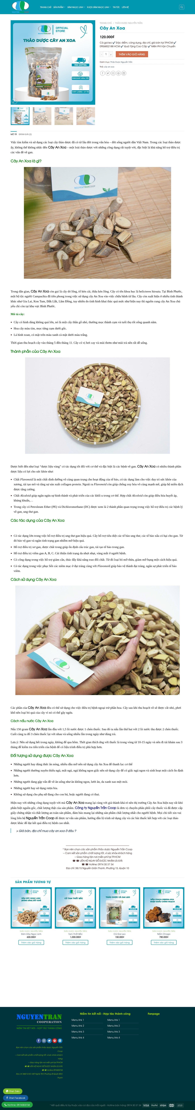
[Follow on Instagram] (44, 1040)
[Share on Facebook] (102, 73)
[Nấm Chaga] (163, 907)
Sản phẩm (58, 7)
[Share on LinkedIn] (123, 73)
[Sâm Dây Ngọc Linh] (31, 907)
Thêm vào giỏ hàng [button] (31, 942)
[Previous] (16, 62)
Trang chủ (45, 7)
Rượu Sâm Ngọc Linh (98, 7)
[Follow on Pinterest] (54, 1040)
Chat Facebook (16, 1098)
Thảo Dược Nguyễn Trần (128, 22)
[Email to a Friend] (113, 73)
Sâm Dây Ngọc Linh (31, 934)
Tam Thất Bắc (75, 934)
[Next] (89, 62)
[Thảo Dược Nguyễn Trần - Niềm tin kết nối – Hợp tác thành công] (23, 7)
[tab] (14, 134)
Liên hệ (125, 7)
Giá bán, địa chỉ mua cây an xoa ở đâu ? (47, 830)
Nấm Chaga (163, 934)
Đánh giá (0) (25, 134)
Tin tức (116, 7)
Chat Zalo (14, 1091)
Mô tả (14, 134)
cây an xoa (109, 66)
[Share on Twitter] (107, 73)
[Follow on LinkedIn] (60, 1040)
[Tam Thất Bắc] (75, 907)
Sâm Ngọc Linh (75, 7)
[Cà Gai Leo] (119, 907)
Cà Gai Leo (120, 934)
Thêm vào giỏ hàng (132, 54)
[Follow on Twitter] (49, 1040)
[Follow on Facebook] (38, 1040)
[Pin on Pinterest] (118, 73)
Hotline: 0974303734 (18, 1104)
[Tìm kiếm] (181, 7)
